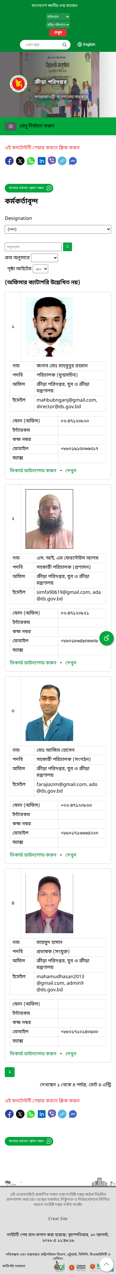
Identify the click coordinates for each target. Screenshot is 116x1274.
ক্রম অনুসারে (17, 258)
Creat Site (58, 1219)
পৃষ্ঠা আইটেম (19, 269)
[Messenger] (73, 164)
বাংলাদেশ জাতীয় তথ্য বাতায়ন (55, 5)
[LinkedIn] (42, 164)
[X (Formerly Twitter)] (20, 164)
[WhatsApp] (31, 164)
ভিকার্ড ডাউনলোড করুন (34, 471)
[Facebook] (10, 164)
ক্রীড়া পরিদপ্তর (51, 82)
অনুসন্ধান (64, 44)
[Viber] (52, 160)
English (89, 44)
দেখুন (58, 32)
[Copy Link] (62, 164)
